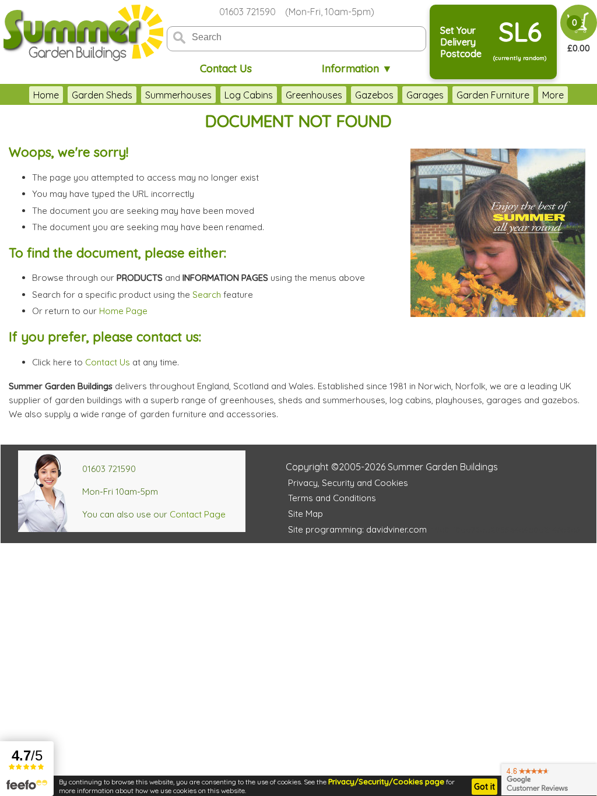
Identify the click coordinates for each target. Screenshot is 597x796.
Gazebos (374, 95)
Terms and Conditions (332, 497)
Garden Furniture (492, 95)
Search (206, 294)
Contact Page (198, 514)
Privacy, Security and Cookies (348, 482)
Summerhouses (178, 95)
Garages (425, 95)
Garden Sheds (102, 95)
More (553, 95)
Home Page (123, 310)
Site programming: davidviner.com (357, 529)
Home (46, 95)
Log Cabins (248, 95)
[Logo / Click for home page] (81, 33)
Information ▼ (357, 68)
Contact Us (226, 68)
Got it (484, 786)
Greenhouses (314, 95)
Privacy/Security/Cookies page (386, 781)
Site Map (305, 513)
